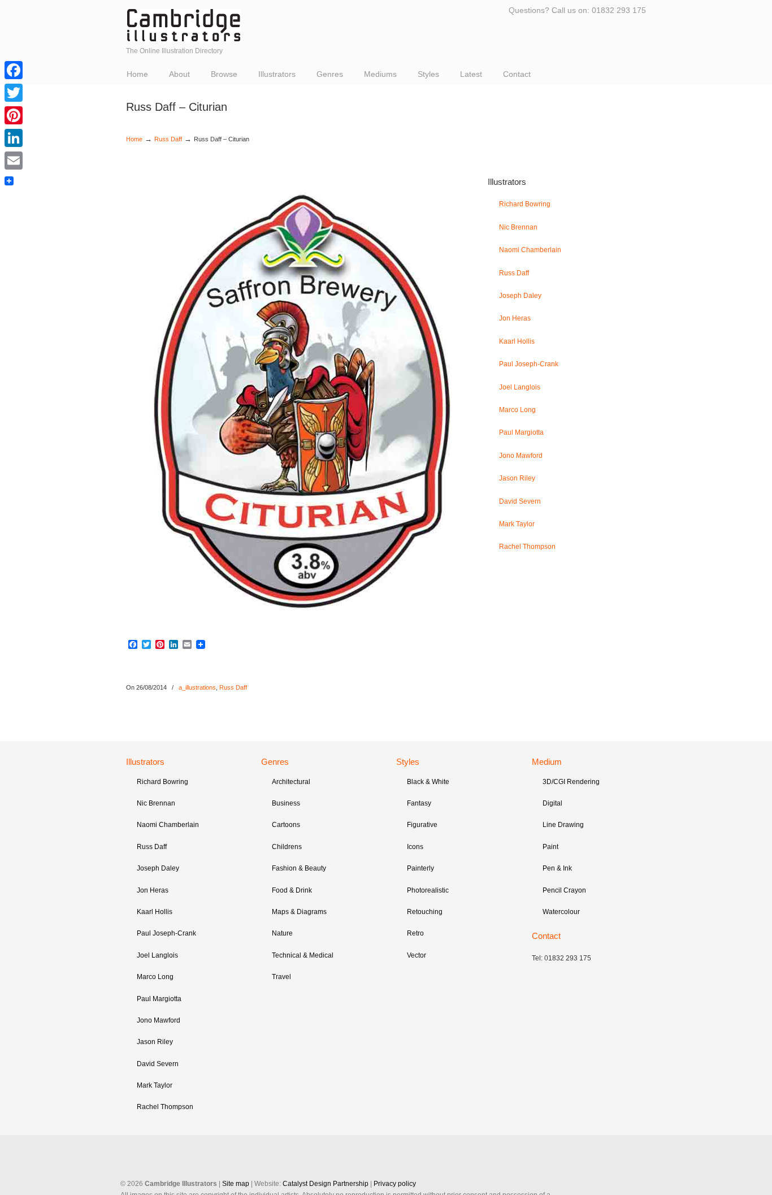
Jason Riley (517, 478)
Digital (552, 803)
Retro (415, 933)
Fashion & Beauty (299, 868)
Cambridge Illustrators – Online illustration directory (183, 25)
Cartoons (286, 825)
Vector (416, 955)
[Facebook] (13, 70)
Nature (282, 933)
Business (286, 803)
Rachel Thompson (527, 547)
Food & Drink (292, 890)
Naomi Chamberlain (530, 250)
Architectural (291, 782)
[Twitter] (13, 92)
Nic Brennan (518, 227)
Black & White (428, 782)
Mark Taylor (517, 524)
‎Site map (235, 1184)
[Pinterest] (13, 115)
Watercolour (561, 912)
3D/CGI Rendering (571, 782)
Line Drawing (563, 825)
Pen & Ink (557, 868)
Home (134, 139)
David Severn (520, 501)
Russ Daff (168, 139)
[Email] (13, 160)
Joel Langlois (519, 387)
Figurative (422, 825)
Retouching (425, 912)
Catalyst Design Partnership (325, 1184)
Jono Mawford (521, 456)
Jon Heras (515, 318)
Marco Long (517, 410)
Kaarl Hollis (517, 341)
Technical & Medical (302, 955)
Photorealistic (428, 890)
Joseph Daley (520, 296)
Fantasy (419, 803)
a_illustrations (197, 687)
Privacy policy (395, 1184)
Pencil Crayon (564, 890)
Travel (281, 977)
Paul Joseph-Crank (528, 364)
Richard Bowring (524, 204)
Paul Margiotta (521, 432)
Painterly (420, 868)
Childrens (287, 847)
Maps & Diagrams (299, 912)
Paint (550, 847)
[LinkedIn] (13, 138)
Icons (415, 847)
